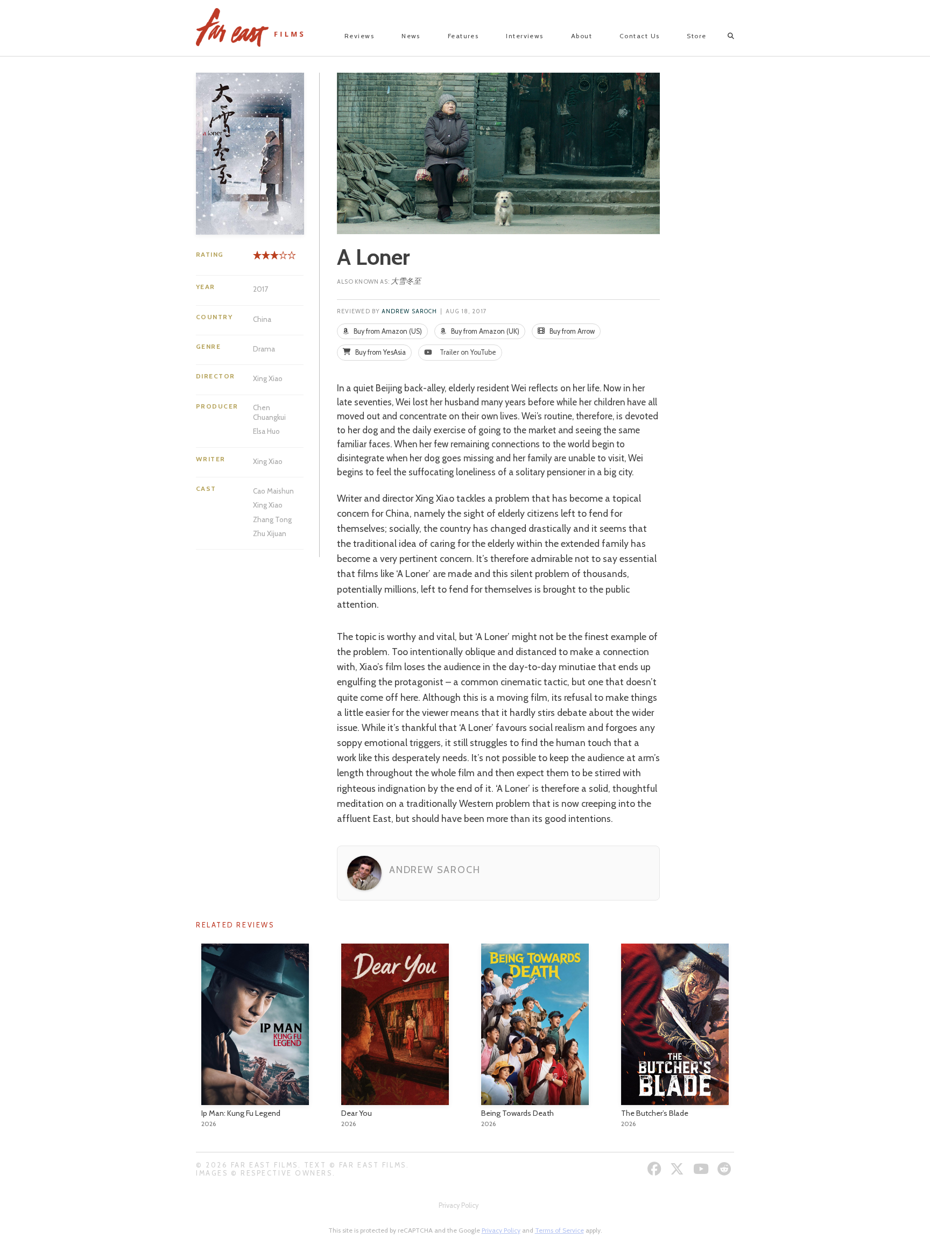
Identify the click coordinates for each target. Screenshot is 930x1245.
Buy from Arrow (571, 331)
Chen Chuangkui (269, 412)
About (581, 36)
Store (696, 36)
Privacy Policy (458, 1205)
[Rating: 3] (266, 259)
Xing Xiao (268, 378)
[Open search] (721, 36)
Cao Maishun (273, 491)
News (410, 36)
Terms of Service (559, 1230)
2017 (260, 289)
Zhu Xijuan (269, 533)
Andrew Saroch (409, 311)
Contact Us (639, 36)
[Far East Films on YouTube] (702, 1168)
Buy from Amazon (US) (387, 331)
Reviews (359, 36)
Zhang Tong (272, 519)
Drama (264, 348)
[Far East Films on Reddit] (725, 1168)
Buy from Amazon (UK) (484, 331)
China (262, 319)
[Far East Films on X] (678, 1168)
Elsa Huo (266, 431)
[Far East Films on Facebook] (655, 1168)
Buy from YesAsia (380, 352)
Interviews (524, 36)
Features (463, 36)
